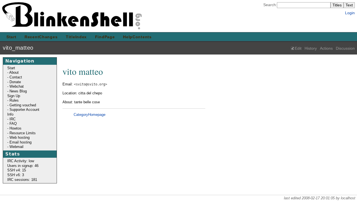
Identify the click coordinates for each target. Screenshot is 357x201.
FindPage (105, 37)
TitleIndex (76, 37)
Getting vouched (22, 105)
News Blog (18, 91)
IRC (12, 119)
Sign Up (13, 96)
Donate (15, 82)
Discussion (345, 48)
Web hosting (19, 137)
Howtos (15, 128)
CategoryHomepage (89, 115)
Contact (15, 77)
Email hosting (20, 142)
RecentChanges (41, 37)
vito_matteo (18, 48)
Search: (270, 5)
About (14, 72)
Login (350, 13)
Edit (298, 48)
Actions (326, 48)
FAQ (13, 123)
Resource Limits (22, 133)
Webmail (16, 147)
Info (10, 114)
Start (11, 37)
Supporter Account (24, 109)
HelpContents (137, 37)
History (311, 48)
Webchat (16, 86)
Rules (14, 100)
